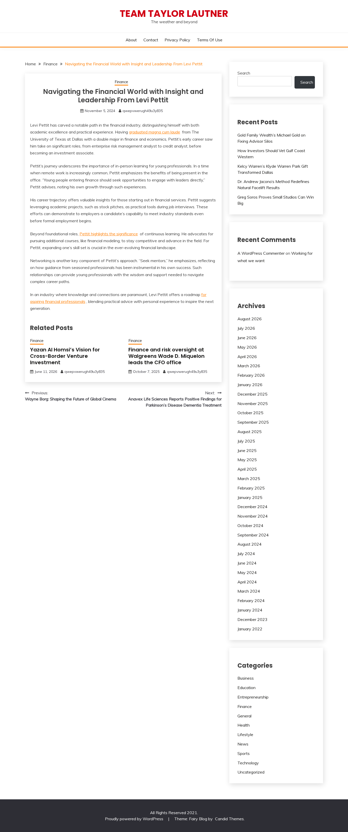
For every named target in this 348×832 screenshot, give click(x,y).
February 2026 (251, 375)
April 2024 (247, 581)
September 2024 (253, 534)
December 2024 (252, 506)
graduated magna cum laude (154, 131)
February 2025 (251, 488)
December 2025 (252, 394)
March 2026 (248, 365)
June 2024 (247, 563)
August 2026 (249, 318)
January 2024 (249, 610)
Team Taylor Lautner (174, 13)
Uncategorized (250, 772)
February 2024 (251, 600)
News (242, 744)
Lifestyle (245, 734)
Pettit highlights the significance (108, 233)
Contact (150, 39)
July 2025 (246, 441)
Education (246, 687)
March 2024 (248, 591)
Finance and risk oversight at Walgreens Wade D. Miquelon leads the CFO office (166, 356)
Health (243, 725)
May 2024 (247, 572)
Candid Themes (229, 818)
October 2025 (250, 412)
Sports (243, 753)
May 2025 (247, 459)
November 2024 (252, 516)
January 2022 (249, 628)
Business (245, 678)
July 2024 (246, 553)
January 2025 (249, 497)
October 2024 (250, 525)
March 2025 (248, 478)
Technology (248, 762)
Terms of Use (209, 39)
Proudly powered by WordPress (134, 818)
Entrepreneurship (253, 697)
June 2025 (247, 450)
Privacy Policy (177, 39)
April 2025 (247, 469)
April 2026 (247, 356)
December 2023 (252, 619)
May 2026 (247, 347)
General (244, 715)
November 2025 (252, 403)
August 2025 (249, 431)
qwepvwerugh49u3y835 (143, 110)
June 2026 (247, 337)
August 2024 (249, 544)
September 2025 (253, 422)
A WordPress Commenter (261, 253)
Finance (121, 81)
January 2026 (249, 384)
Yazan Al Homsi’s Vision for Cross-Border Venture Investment (65, 356)
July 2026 (246, 328)
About (131, 39)
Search (243, 73)
